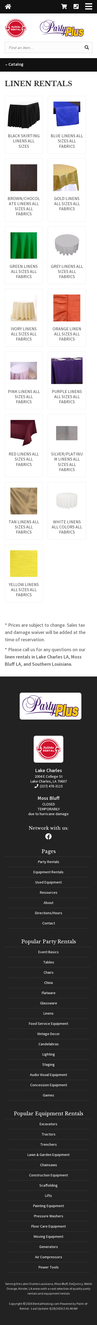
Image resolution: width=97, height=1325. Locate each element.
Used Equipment (48, 882)
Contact (48, 923)
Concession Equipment (48, 1085)
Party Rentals (48, 862)
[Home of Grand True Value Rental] (50, 718)
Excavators (48, 1124)
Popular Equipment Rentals (48, 1114)
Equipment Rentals (48, 872)
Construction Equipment (48, 1175)
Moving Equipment (48, 1237)
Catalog (15, 65)
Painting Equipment (48, 1206)
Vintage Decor (48, 1034)
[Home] (8, 7)
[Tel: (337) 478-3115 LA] (76, 7)
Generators (48, 1247)
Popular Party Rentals (48, 942)
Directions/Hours (48, 913)
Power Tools (49, 1267)
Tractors (48, 1134)
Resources (48, 893)
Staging (48, 1065)
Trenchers (48, 1145)
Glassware (48, 1003)
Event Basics (48, 952)
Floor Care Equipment (48, 1226)
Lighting (48, 1054)
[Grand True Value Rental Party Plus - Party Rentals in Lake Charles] (62, 36)
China (48, 983)
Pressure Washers (48, 1216)
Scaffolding (48, 1186)
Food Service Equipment (48, 1024)
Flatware (49, 993)
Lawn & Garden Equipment (48, 1155)
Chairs (49, 973)
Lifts (48, 1196)
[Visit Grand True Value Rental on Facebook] (48, 838)
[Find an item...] (86, 47)
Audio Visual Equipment (48, 1075)
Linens (48, 1013)
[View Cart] (64, 7)
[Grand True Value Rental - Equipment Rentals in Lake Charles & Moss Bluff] (15, 37)
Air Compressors (48, 1257)
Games (48, 1095)
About (48, 903)
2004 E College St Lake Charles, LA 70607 (48, 779)
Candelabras (49, 1044)
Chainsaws (48, 1165)
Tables (48, 962)
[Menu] (88, 7)
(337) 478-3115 (51, 786)
